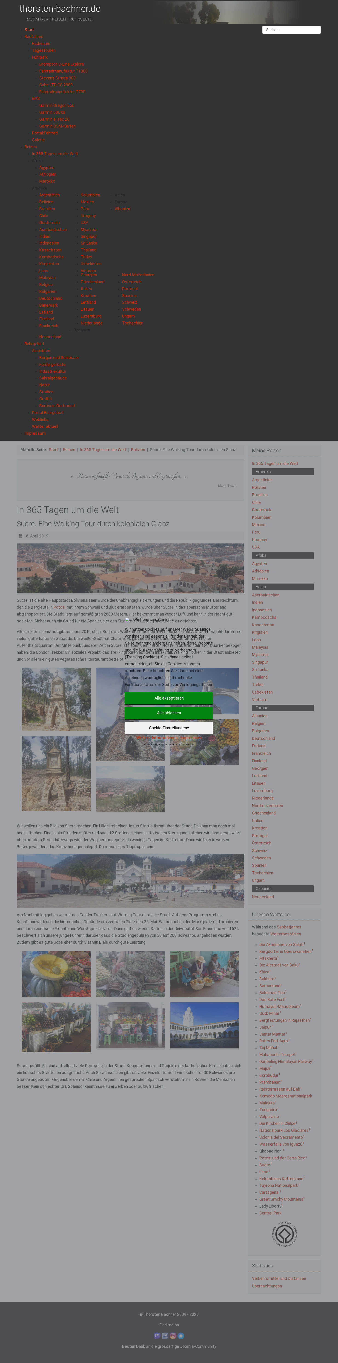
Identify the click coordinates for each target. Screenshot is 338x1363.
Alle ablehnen (169, 713)
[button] (37, 160)
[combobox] (291, 30)
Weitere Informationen (157, 737)
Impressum (191, 737)
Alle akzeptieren (169, 698)
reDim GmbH (186, 744)
